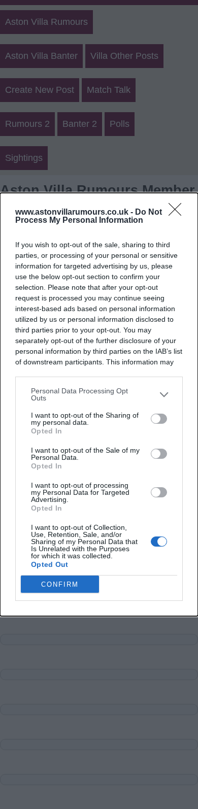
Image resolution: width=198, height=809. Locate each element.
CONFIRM (60, 584)
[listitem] (99, 394)
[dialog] (99, 404)
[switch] (159, 419)
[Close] (178, 212)
